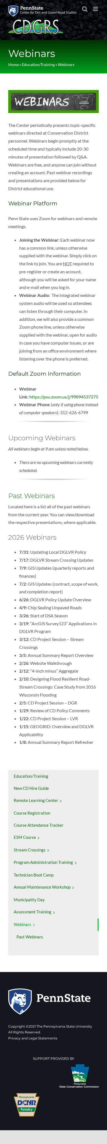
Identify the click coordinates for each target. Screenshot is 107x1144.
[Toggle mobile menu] (96, 9)
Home (13, 64)
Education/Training (38, 64)
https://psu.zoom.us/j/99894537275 (63, 396)
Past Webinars (31, 496)
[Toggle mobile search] (85, 9)
